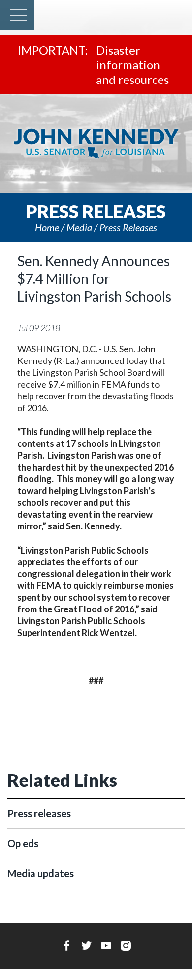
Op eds (22, 843)
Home (47, 227)
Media (79, 227)
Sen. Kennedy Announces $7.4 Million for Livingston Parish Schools (94, 278)
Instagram (126, 945)
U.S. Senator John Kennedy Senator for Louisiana (96, 143)
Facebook (67, 945)
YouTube (106, 945)
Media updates (40, 873)
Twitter (86, 945)
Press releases (128, 227)
